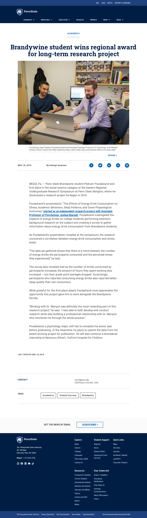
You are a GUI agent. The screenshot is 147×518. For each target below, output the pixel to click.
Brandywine (88, 395)
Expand (111, 155)
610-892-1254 (91, 382)
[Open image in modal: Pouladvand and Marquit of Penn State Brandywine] (73, 103)
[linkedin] (109, 165)
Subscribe (89, 424)
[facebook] (91, 165)
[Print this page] (127, 165)
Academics (73, 33)
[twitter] (100, 165)
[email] (118, 165)
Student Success (68, 395)
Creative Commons (83, 152)
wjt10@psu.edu (82, 380)
